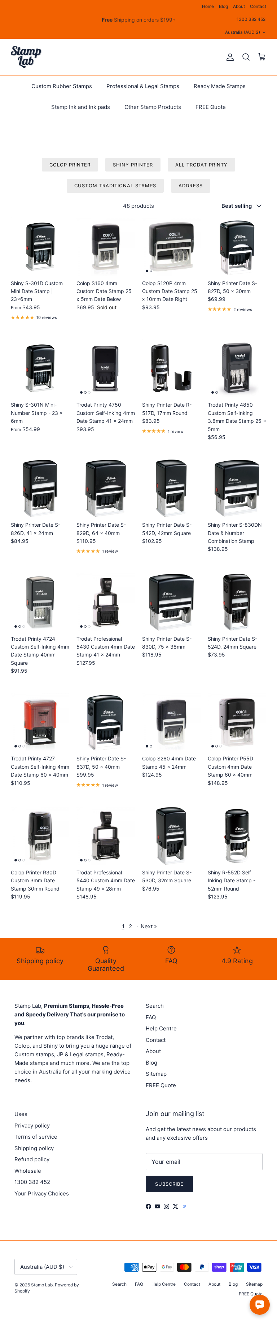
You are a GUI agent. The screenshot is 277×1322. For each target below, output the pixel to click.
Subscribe (169, 1184)
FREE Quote (210, 107)
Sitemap (156, 1073)
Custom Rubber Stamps (61, 86)
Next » (149, 926)
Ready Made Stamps (220, 86)
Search (155, 1005)
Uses (20, 1114)
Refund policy (31, 1159)
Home (208, 6)
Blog (223, 6)
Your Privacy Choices (41, 1193)
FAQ (151, 1017)
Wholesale (27, 1170)
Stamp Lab (42, 1284)
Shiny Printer (133, 165)
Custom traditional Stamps (115, 185)
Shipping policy (34, 1148)
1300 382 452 (251, 19)
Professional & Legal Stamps (142, 86)
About (239, 6)
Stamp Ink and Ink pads (80, 107)
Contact (258, 6)
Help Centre (161, 1028)
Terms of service (35, 1136)
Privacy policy (32, 1125)
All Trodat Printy (201, 165)
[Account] (228, 57)
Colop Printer (70, 165)
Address (190, 185)
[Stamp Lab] (26, 57)
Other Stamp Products (152, 107)
